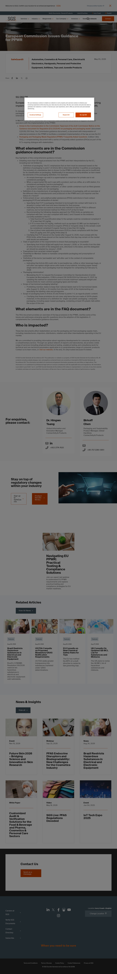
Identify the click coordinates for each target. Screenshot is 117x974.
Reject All (66, 115)
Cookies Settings (35, 115)
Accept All (83, 115)
